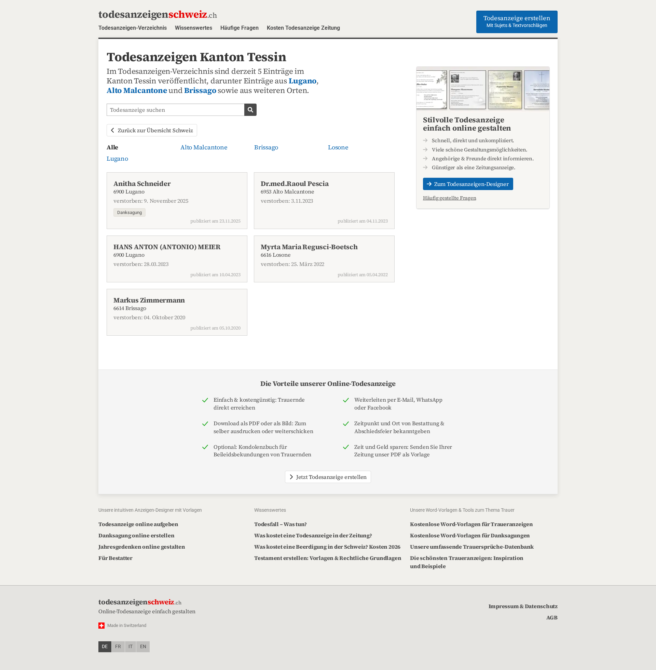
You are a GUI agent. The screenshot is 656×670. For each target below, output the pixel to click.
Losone (338, 147)
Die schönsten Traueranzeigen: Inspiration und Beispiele (466, 562)
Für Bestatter (115, 558)
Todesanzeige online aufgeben (138, 524)
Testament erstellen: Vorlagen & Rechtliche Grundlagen (327, 558)
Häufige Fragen (239, 28)
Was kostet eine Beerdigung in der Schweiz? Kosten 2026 (327, 546)
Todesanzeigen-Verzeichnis (132, 28)
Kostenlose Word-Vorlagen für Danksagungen (470, 535)
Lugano (303, 81)
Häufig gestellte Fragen (449, 198)
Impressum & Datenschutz (523, 606)
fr (118, 646)
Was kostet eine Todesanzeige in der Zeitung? (313, 535)
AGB (552, 617)
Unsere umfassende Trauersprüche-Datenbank (472, 546)
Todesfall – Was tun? (280, 524)
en (143, 646)
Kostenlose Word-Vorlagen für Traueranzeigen (471, 524)
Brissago (200, 90)
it (130, 646)
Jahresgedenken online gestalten (141, 546)
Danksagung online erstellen (136, 535)
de (105, 646)
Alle (112, 147)
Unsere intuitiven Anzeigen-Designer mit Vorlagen (150, 510)
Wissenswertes (193, 28)
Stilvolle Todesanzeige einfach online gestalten (467, 124)
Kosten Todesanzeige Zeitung (303, 28)
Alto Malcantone (137, 90)
